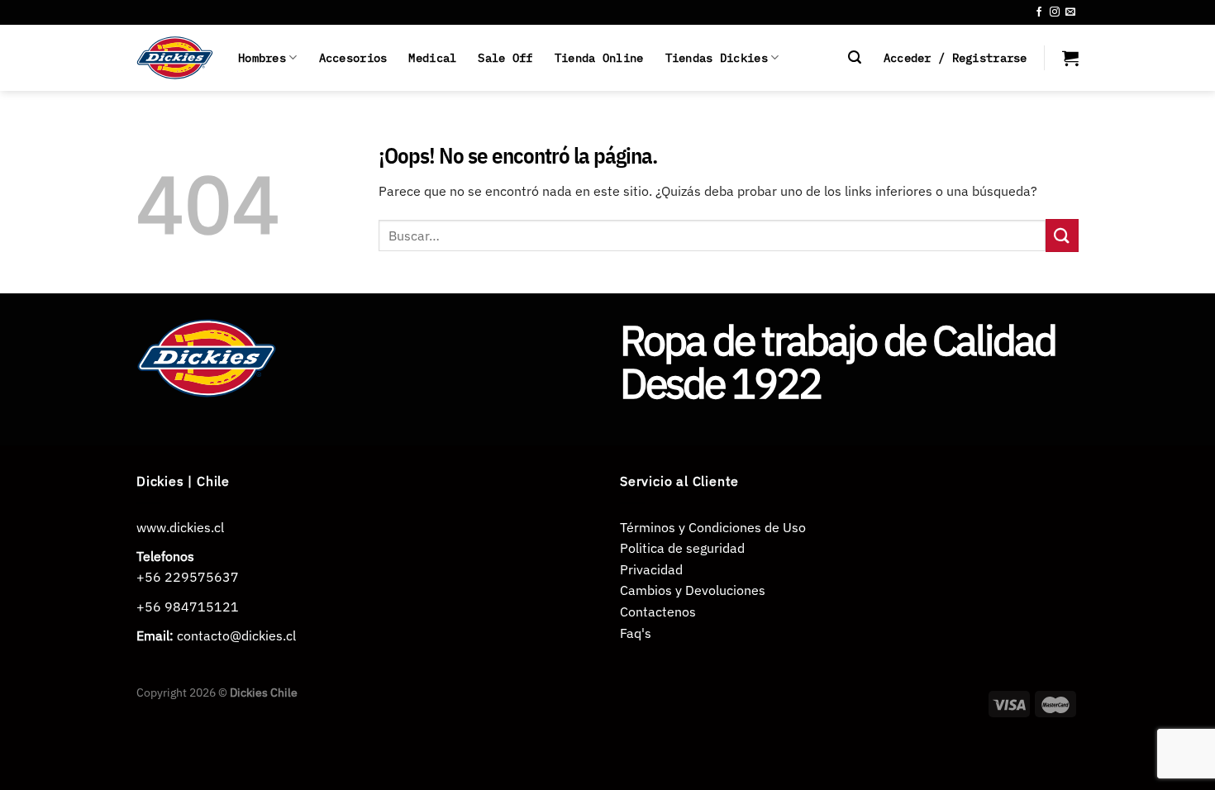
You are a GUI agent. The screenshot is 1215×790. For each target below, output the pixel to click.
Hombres (262, 57)
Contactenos (658, 611)
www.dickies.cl (180, 527)
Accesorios (353, 57)
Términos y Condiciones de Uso (713, 527)
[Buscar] (854, 57)
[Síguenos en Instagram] (1055, 12)
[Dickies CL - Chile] (174, 57)
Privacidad (651, 569)
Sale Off (505, 57)
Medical (432, 57)
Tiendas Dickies (716, 57)
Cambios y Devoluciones (692, 590)
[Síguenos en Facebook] (1039, 12)
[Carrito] (1070, 58)
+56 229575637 (187, 577)
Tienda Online (599, 57)
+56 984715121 (187, 606)
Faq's (635, 633)
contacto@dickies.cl (236, 635)
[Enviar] (1062, 235)
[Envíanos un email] (1070, 12)
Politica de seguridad (682, 548)
